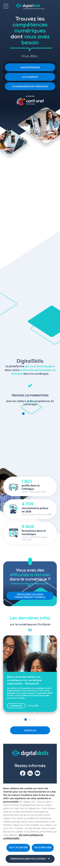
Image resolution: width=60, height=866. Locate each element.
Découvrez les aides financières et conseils (30, 596)
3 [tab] (34, 719)
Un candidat (30, 77)
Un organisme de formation (30, 87)
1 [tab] (25, 719)
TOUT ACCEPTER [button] (18, 848)
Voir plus (30, 731)
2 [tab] (30, 719)
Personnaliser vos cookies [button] (28, 859)
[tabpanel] (30, 393)
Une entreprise (30, 68)
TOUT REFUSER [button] (42, 848)
